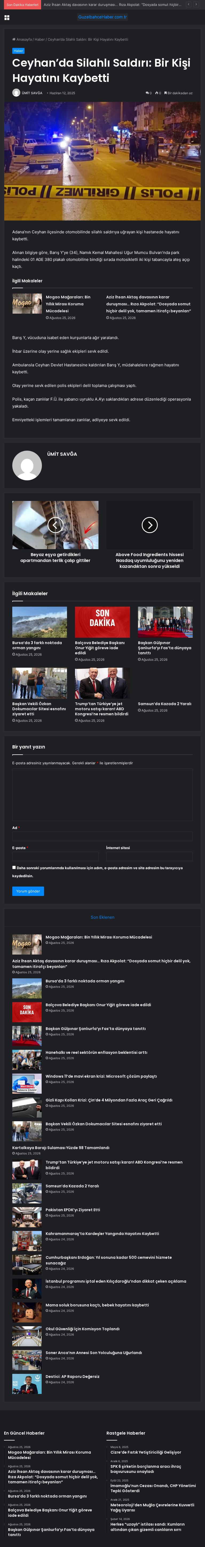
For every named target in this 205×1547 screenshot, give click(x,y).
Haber (40, 39)
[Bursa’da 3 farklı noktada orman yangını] (39, 622)
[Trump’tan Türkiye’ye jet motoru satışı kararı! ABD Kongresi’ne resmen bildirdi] (102, 683)
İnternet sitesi (118, 848)
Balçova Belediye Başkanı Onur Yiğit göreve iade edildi (100, 648)
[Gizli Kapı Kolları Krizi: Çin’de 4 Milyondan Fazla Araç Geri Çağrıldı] (27, 1107)
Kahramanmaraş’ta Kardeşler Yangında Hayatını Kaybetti (102, 1233)
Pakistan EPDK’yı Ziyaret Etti (73, 1209)
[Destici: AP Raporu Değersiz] (27, 1384)
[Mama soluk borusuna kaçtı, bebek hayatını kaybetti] (27, 1312)
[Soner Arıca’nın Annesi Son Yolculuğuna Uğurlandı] (27, 1360)
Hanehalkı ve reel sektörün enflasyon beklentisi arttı (96, 1052)
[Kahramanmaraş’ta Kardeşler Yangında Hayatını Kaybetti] (27, 1241)
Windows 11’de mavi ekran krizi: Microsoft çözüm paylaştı (101, 1076)
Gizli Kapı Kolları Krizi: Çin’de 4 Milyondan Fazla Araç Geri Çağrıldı (109, 1100)
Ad (16, 828)
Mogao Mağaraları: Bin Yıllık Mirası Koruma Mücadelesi (68, 304)
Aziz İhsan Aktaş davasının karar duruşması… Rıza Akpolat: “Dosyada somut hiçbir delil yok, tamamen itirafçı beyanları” (148, 304)
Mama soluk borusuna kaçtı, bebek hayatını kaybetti (97, 1305)
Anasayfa (23, 39)
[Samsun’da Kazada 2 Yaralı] (165, 683)
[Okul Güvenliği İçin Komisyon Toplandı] (27, 1336)
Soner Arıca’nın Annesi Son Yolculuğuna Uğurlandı (94, 1352)
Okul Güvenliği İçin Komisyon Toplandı (83, 1329)
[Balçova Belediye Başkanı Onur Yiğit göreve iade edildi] (102, 622)
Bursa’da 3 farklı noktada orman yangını (76, 4)
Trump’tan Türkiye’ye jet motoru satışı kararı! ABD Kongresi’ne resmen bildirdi (101, 709)
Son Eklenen (103, 917)
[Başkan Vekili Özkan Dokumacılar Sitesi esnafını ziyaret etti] (39, 683)
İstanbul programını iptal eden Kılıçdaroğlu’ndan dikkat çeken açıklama (116, 1281)
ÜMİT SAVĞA (32, 93)
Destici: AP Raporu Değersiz (73, 1376)
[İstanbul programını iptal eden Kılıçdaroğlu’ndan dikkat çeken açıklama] (27, 1289)
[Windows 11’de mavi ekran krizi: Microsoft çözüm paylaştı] (27, 1084)
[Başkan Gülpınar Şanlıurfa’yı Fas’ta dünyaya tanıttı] (165, 622)
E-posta (20, 848)
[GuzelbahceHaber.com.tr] (102, 17)
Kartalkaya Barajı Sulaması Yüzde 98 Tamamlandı (60, 1147)
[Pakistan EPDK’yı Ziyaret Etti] (27, 1217)
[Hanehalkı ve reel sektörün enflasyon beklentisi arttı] (27, 1060)
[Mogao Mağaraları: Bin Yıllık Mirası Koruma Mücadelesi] (27, 304)
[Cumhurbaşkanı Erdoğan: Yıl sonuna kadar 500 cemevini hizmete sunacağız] (27, 1265)
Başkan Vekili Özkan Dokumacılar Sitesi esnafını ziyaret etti (39, 709)
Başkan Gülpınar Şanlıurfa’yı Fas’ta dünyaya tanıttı (164, 648)
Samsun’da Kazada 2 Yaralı (164, 703)
